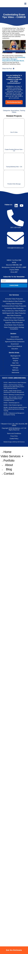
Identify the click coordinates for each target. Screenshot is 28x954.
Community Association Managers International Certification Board (13, 58)
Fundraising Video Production (14, 308)
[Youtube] (21, 205)
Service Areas (14, 352)
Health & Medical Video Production (14, 301)
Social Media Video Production (14, 325)
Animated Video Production (14, 299)
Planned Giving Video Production (14, 320)
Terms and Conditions (14, 433)
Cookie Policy (14, 438)
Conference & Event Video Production (14, 306)
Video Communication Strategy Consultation (14, 328)
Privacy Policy (14, 436)
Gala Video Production (14, 315)
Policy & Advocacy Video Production (14, 311)
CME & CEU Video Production (14, 318)
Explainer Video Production (14, 322)
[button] (25, 3)
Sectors (13, 333)
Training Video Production (14, 303)
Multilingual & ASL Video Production (14, 313)
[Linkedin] (16, 205)
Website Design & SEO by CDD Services (14, 441)
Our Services (14, 295)
